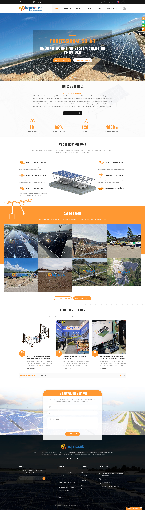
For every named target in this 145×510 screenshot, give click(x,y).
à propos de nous (85, 473)
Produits (79, 9)
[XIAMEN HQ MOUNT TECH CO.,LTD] (30, 8)
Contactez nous (111, 9)
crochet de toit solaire (64, 485)
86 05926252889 (108, 483)
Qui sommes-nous (82, 60)
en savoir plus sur (71, 113)
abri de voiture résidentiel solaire (67, 482)
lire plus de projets (63, 298)
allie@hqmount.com (41, 2)
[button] (4, 46)
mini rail (61, 497)
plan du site (84, 486)
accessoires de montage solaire (115, 175)
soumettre (71, 434)
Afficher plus (31, 369)
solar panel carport (63, 475)
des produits (84, 475)
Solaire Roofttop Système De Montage (115, 188)
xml (82, 488)
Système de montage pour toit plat (36, 188)
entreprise (67, 9)
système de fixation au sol (114, 162)
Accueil (56, 9)
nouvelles (83, 480)
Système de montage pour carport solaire (36, 162)
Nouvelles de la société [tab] (28, 375)
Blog (99, 9)
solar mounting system (64, 490)
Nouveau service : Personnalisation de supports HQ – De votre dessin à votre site (112, 357)
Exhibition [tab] (43, 375)
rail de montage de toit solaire (66, 488)
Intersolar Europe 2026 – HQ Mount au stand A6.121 (74, 357)
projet (90, 9)
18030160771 (111, 479)
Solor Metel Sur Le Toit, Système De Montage (36, 175)
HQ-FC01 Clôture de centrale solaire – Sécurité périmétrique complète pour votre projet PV (38, 358)
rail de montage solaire (64, 470)
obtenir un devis (61, 60)
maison (83, 470)
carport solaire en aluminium (66, 473)
